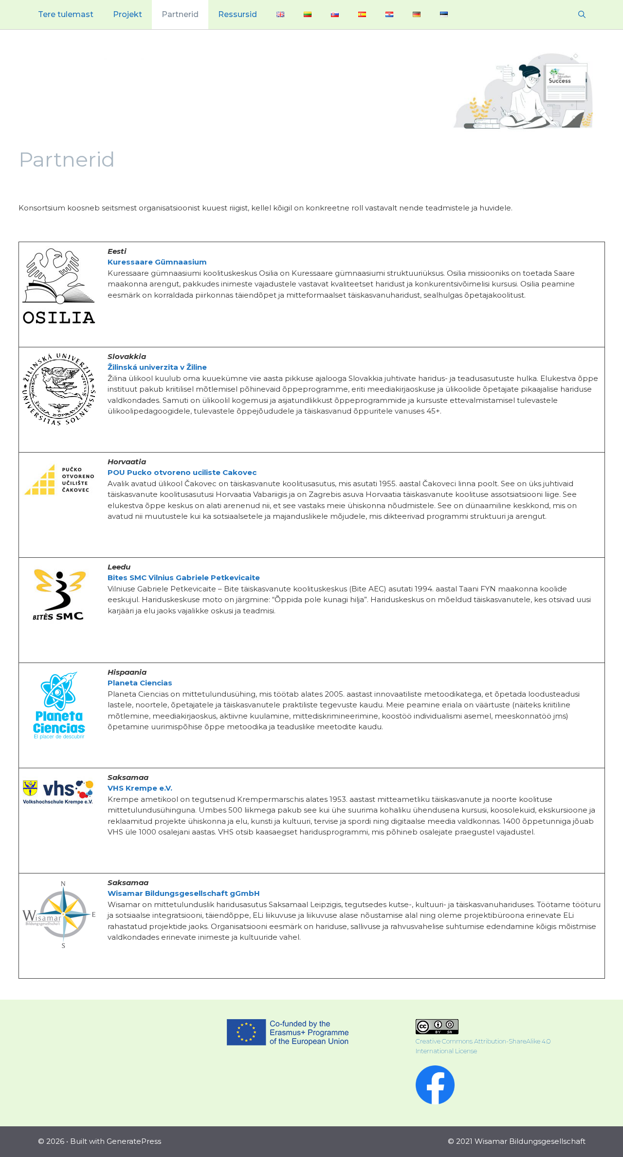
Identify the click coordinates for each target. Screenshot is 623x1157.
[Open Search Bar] (581, 14)
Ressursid (237, 14)
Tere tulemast (65, 14)
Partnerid (180, 14)
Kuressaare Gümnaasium (157, 261)
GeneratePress (134, 1141)
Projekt (127, 14)
